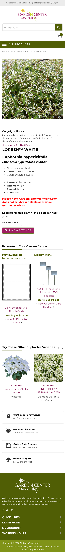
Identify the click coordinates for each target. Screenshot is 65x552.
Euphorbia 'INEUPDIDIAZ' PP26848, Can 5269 (48, 389)
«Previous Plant (9, 145)
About (10, 546)
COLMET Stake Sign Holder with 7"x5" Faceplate (48, 292)
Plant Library (16, 51)
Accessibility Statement (33, 549)
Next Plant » (26, 145)
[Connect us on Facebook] (3, 510)
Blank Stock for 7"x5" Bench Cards (16, 309)
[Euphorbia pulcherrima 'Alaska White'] (16, 368)
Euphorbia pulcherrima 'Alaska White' (16, 389)
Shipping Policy (51, 546)
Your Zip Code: (10, 222)
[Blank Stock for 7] (16, 282)
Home (5, 51)
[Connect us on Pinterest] (8, 510)
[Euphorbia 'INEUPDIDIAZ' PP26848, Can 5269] (48, 368)
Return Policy (35, 546)
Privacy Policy (21, 546)
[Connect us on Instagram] (13, 510)
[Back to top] (61, 546)
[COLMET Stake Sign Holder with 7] (48, 271)
